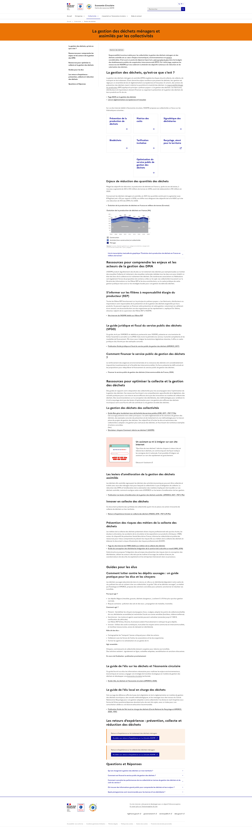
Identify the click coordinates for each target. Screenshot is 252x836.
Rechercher (183, 9)
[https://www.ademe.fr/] (81, 811)
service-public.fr (164, 814)
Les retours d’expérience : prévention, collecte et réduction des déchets (81, 76)
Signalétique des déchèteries (172, 120)
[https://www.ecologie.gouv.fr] (71, 811)
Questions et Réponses (77, 84)
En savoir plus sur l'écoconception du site (143, 806)
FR (181, 4)
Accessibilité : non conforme (75, 824)
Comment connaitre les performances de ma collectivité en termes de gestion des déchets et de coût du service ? (144, 781)
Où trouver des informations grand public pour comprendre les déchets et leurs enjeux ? (141, 787)
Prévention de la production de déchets (118, 121)
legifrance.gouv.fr (133, 814)
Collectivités (92, 16)
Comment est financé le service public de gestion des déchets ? (132, 775)
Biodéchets (115, 140)
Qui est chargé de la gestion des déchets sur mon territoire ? (130, 771)
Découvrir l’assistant (143, 462)
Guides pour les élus (76, 70)
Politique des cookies (127, 824)
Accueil (69, 16)
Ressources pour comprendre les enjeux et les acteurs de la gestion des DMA (81, 55)
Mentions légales (113, 824)
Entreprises (78, 16)
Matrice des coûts (143, 120)
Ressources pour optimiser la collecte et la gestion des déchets (81, 63)
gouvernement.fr (149, 814)
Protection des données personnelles (161, 824)
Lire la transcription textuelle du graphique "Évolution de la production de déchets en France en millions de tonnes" (144, 254)
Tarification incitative (143, 142)
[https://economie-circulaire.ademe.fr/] (93, 811)
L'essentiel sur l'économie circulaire (114, 16)
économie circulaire (134, 676)
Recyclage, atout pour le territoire (172, 142)
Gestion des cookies (142, 824)
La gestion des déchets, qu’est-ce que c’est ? (81, 47)
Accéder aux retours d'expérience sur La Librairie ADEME (134, 738)
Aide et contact (136, 16)
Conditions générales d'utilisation (95, 824)
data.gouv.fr (179, 814)
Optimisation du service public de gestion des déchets (145, 163)
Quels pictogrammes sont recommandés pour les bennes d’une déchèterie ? (136, 792)
